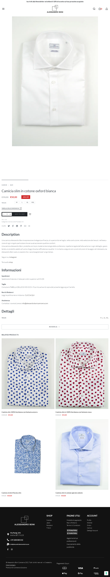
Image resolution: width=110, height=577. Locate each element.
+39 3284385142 (16, 540)
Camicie (4, 185)
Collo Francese (17, 222)
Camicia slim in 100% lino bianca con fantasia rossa (74, 412)
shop (11, 262)
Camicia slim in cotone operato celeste (69, 493)
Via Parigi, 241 (15, 533)
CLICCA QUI (29, 295)
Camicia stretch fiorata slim (11, 493)
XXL (107, 318)
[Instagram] (12, 549)
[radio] (17, 202)
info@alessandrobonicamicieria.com (19, 544)
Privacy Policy (73, 530)
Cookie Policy (73, 533)
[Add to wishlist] (30, 214)
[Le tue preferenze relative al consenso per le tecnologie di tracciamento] (106, 573)
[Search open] (94, 9)
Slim (11, 185)
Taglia (4, 203)
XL (104, 318)
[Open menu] (3, 9)
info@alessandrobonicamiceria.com (35, 303)
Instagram (13, 257)
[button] (55, 326)
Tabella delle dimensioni (10, 208)
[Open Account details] (106, 9)
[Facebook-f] (8, 549)
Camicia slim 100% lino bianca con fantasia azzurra (19, 412)
